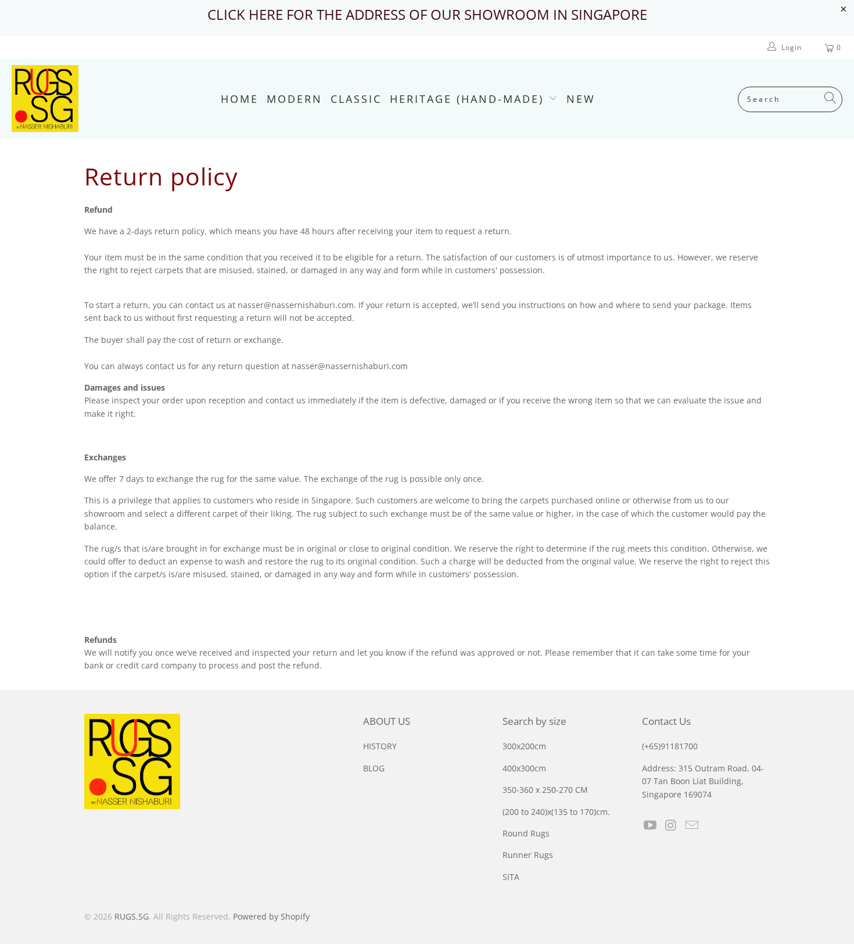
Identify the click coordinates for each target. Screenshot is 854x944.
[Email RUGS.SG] (692, 825)
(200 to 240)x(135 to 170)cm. (556, 811)
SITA (511, 876)
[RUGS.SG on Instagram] (671, 825)
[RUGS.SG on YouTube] (650, 825)
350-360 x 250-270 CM (545, 789)
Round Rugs (526, 833)
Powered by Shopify (271, 916)
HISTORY (380, 746)
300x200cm (524, 746)
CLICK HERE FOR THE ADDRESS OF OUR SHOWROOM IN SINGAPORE (427, 14)
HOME (240, 99)
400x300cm (524, 768)
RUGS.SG (131, 916)
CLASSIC (356, 99)
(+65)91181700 (670, 746)
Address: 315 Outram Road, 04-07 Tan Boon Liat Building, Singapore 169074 (703, 781)
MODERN (294, 99)
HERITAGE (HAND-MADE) (469, 99)
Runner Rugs (528, 854)
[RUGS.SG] (45, 99)
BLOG (374, 768)
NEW (580, 99)
